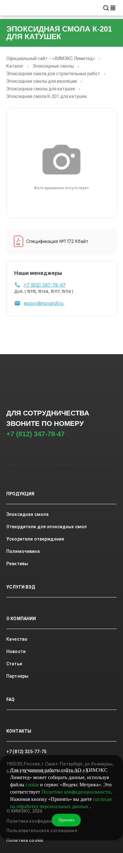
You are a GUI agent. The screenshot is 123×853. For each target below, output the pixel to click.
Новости (16, 651)
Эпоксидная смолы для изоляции (41, 81)
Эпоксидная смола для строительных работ (53, 73)
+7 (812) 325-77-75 (26, 751)
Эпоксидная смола (27, 514)
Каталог (15, 66)
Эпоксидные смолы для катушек (40, 89)
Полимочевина (23, 551)
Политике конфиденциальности (75, 792)
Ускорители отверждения (35, 538)
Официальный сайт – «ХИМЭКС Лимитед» (50, 58)
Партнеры (17, 676)
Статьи (14, 663)
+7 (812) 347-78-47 (35, 434)
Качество (16, 639)
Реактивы (17, 563)
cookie (32, 784)
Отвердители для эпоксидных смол (46, 526)
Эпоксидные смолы (53, 66)
